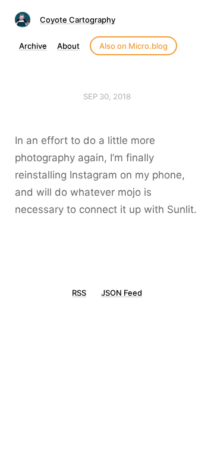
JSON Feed (121, 292)
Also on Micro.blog (133, 46)
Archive (33, 46)
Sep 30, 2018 (107, 96)
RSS (79, 292)
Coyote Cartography (77, 19)
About (68, 46)
